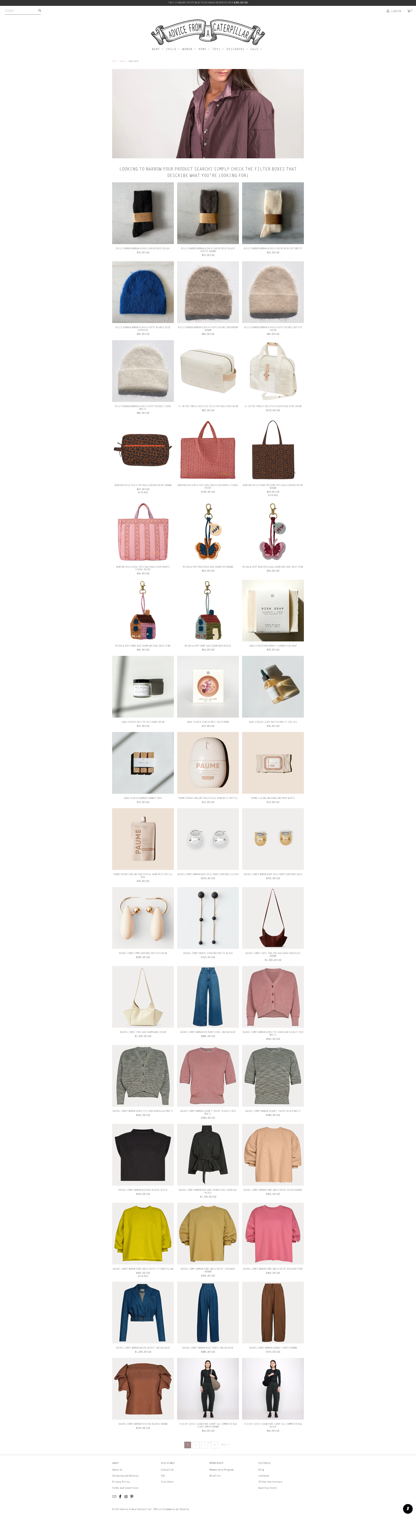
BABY (156, 49)
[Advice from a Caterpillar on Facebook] (120, 1497)
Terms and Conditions (125, 1488)
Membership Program (222, 1469)
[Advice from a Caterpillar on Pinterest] (132, 1497)
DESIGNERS (236, 49)
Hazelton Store (267, 1488)
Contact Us (167, 1469)
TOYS (217, 49)
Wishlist (215, 1475)
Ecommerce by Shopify (176, 1509)
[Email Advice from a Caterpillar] (114, 1497)
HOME (203, 49)
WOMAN (188, 49)
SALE (255, 49)
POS (156, 1509)
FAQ (163, 1475)
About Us (117, 1469)
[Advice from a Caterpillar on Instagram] (126, 1497)
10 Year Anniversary (270, 1481)
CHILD (172, 49)
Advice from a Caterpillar (136, 1509)
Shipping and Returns (125, 1475)
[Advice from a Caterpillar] (208, 32)
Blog (261, 1469)
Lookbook (263, 1475)
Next (224, 1444)
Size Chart (167, 1481)
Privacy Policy (121, 1481)
